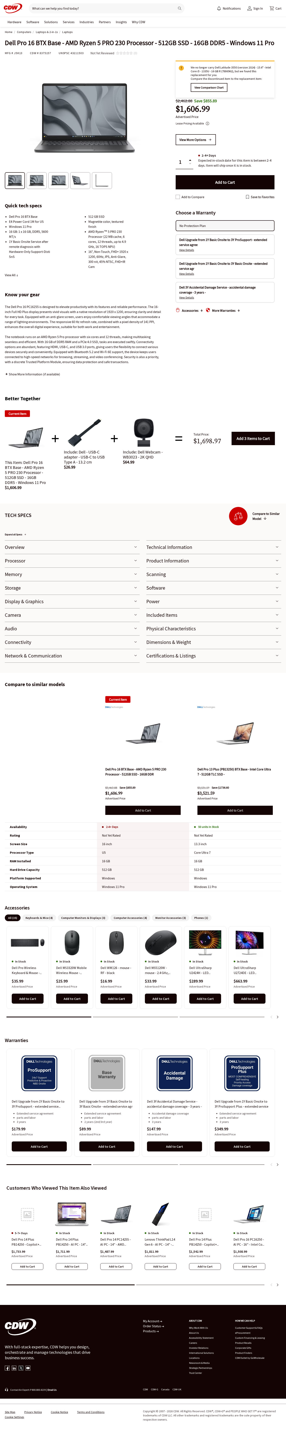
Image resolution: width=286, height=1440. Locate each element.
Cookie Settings (14, 1417)
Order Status (152, 1326)
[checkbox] (178, 197)
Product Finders (243, 1352)
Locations (194, 1357)
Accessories (190, 310)
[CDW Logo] (11, 8)
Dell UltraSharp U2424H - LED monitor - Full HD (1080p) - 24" (201, 970)
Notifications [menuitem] (232, 8)
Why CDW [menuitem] (138, 22)
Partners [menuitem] (105, 22)
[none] (14, 22)
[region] (143, 974)
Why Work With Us (198, 1327)
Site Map (10, 1412)
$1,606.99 (193, 109)
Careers (193, 1342)
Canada (165, 1389)
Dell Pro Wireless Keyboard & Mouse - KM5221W (26, 970)
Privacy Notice (33, 1412)
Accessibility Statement (201, 1337)
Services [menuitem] (69, 22)
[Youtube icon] (28, 1368)
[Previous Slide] (271, 1017)
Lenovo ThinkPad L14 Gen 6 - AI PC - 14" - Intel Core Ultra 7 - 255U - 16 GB (160, 1242)
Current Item (118, 699)
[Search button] (179, 8)
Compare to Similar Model (266, 516)
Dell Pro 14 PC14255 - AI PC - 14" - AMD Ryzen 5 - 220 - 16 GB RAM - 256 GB (115, 1242)
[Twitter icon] (21, 1368)
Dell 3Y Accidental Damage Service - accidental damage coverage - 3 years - (174, 1103)
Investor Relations (198, 1347)
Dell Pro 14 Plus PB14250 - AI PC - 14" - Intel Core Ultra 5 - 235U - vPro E (72, 1242)
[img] (143, 734)
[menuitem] (219, 8)
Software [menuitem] (32, 22)
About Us (194, 1332)
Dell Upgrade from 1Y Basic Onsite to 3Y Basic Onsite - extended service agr (106, 1103)
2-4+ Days (112, 827)
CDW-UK (177, 1389)
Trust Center (195, 1372)
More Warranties (224, 310)
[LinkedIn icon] (14, 1368)
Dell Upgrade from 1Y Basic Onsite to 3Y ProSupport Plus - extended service (241, 1103)
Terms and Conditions (90, 1412)
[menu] (228, 8)
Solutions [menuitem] (51, 22)
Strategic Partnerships (200, 1367)
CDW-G (154, 1389)
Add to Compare (193, 197)
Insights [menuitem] (121, 22)
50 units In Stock (208, 827)
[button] (275, 8)
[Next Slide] (277, 1017)
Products (149, 1331)
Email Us (52, 1389)
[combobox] (100, 8)
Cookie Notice (59, 1412)
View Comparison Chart (209, 87)
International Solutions (201, 1352)
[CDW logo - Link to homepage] (11, 8)
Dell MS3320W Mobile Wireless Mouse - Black (71, 970)
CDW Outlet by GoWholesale (249, 1357)
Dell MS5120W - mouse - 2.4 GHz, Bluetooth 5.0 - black (160, 970)
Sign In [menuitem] (258, 8)
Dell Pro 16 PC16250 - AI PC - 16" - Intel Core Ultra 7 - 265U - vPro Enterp (249, 1242)
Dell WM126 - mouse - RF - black (115, 970)
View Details (186, 250)
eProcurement (242, 1332)
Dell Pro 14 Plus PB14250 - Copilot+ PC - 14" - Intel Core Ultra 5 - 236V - (203, 1242)
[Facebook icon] (7, 1368)
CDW (145, 1389)
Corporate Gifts (243, 1347)
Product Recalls (243, 1342)
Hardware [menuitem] (14, 22)
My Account (151, 1321)
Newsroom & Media (199, 1362)
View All (10, 275)
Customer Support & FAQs (249, 1327)
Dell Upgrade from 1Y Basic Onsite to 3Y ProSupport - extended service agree (38, 1104)
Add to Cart (253, 438)
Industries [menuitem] (87, 22)
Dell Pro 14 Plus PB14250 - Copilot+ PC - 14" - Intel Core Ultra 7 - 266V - (26, 1242)
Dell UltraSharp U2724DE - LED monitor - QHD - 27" (248, 970)
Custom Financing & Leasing (250, 1337)
